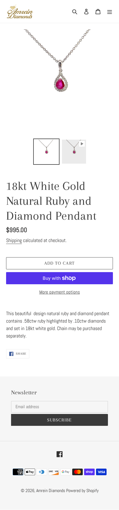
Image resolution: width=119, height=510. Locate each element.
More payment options (59, 292)
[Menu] (109, 11)
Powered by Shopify (82, 490)
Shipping (14, 240)
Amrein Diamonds (50, 490)
